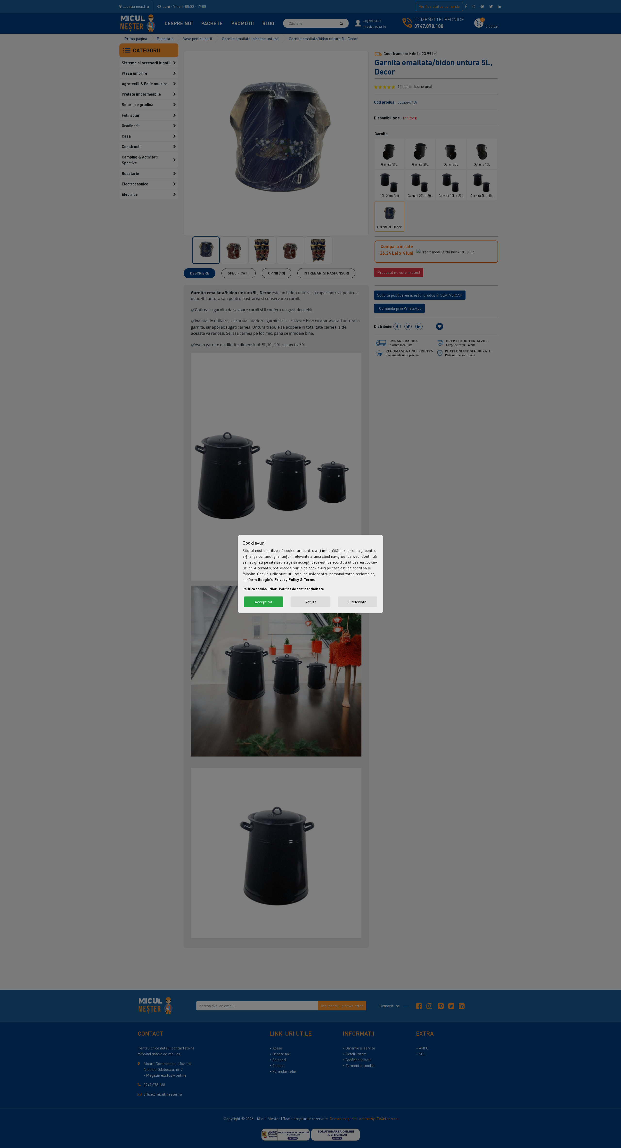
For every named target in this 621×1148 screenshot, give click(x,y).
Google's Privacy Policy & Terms (286, 579)
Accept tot (263, 601)
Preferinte (357, 601)
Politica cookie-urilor (260, 589)
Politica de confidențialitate (301, 589)
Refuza (310, 601)
